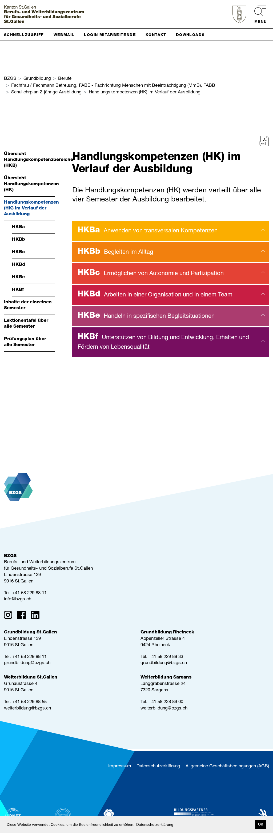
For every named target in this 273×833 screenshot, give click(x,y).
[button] (26, 34)
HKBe (146, 316)
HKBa (148, 231)
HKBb (115, 252)
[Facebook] (23, 616)
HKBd (155, 295)
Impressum (119, 766)
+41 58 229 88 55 (29, 702)
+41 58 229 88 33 (166, 657)
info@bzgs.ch (17, 599)
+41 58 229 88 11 (29, 593)
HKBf (163, 342)
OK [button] (260, 824)
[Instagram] (10, 616)
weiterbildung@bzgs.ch (27, 708)
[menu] (257, 14)
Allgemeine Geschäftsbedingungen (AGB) (227, 766)
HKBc (151, 273)
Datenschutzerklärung (158, 766)
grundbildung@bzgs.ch (27, 663)
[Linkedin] (37, 616)
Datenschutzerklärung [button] (154, 824)
